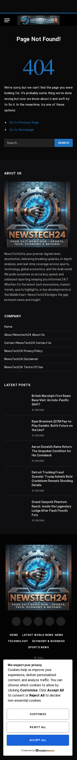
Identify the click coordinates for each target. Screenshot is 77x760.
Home (8, 326)
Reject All (38, 727)
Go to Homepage (21, 130)
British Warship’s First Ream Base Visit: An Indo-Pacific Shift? (51, 400)
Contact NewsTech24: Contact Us (27, 343)
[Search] (70, 20)
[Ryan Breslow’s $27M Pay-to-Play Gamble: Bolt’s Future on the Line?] (16, 427)
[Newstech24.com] (38, 20)
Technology (18, 641)
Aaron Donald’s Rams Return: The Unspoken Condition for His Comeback (52, 451)
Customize (38, 714)
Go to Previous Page (24, 122)
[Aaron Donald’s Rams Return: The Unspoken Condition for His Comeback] (16, 452)
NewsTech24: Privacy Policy (23, 351)
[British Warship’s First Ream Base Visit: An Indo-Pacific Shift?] (16, 401)
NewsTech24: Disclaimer (21, 359)
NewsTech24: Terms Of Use (23, 367)
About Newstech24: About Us (24, 334)
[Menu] (7, 20)
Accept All (38, 740)
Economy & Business (48, 641)
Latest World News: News (42, 635)
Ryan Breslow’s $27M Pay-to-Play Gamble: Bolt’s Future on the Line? (52, 426)
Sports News (38, 647)
